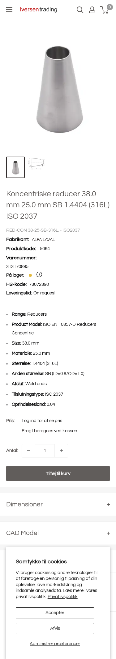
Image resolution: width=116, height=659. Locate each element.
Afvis (55, 628)
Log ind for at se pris (42, 420)
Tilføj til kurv (58, 473)
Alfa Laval (43, 240)
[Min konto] (92, 9)
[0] (105, 10)
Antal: (12, 450)
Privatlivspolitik (63, 596)
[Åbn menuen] (9, 9)
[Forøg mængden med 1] (61, 450)
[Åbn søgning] (80, 9)
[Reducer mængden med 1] (28, 450)
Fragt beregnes (37, 431)
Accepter (54, 612)
